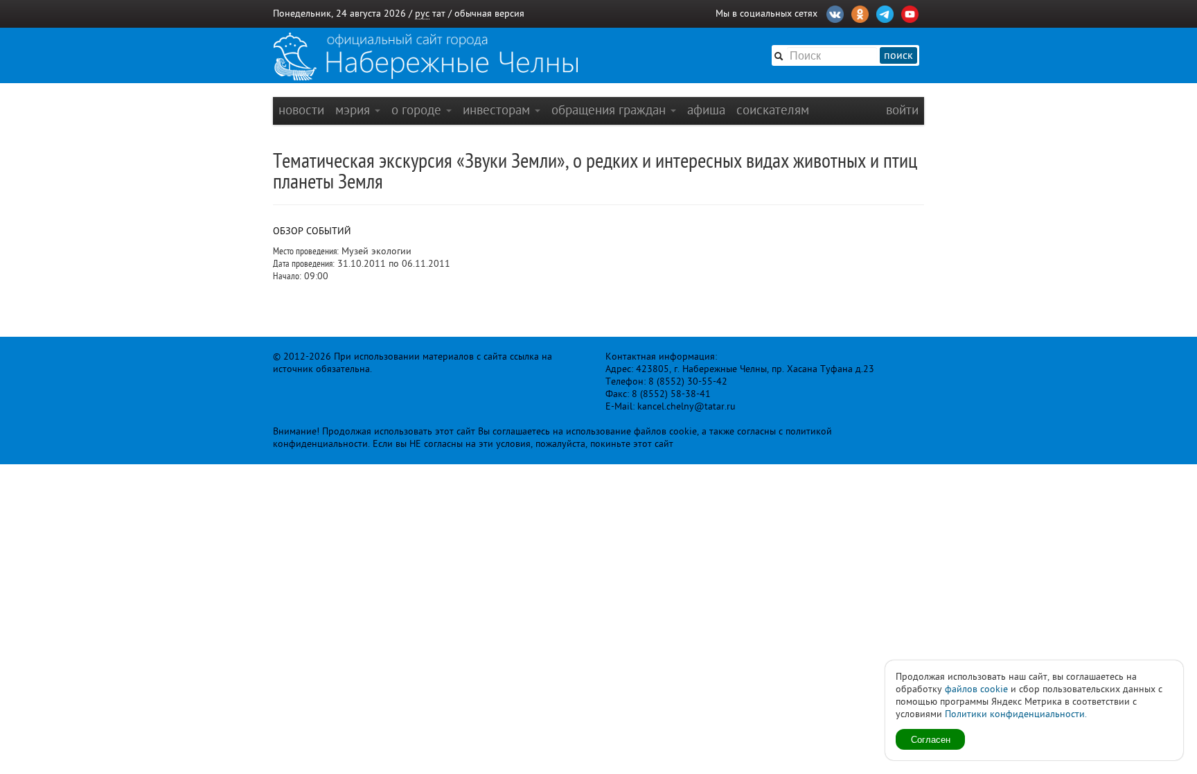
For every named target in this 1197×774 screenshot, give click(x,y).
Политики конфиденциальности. (1016, 714)
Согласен (930, 739)
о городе (418, 110)
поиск (898, 55)
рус (422, 13)
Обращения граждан (610, 110)
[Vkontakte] (835, 12)
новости (301, 110)
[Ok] (860, 12)
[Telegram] (885, 12)
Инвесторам (498, 110)
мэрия (354, 110)
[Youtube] (910, 12)
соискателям (772, 110)
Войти (902, 110)
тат (438, 13)
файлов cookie (976, 689)
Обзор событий (312, 231)
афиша (706, 110)
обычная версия (489, 13)
